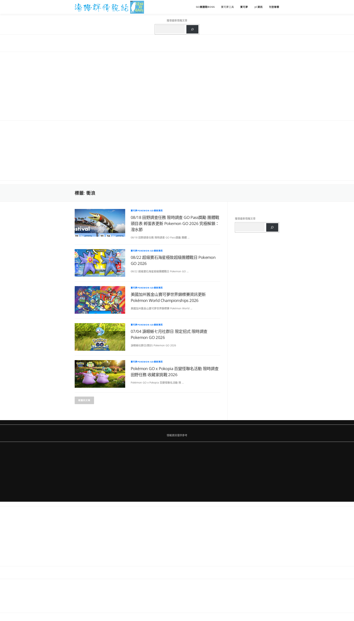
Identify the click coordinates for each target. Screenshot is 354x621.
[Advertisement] (177, 86)
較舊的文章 (84, 400)
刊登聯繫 (274, 7)
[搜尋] (192, 29)
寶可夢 (244, 7)
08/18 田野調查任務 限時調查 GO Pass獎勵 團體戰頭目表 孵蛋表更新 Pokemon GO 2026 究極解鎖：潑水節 (175, 223)
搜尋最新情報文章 (177, 20)
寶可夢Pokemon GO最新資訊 (147, 210)
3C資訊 (258, 7)
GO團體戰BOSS (205, 7)
